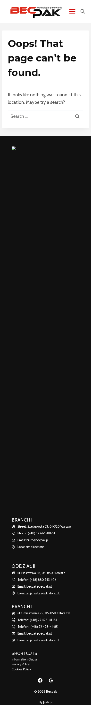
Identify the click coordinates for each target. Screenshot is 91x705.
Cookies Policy (21, 669)
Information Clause (25, 659)
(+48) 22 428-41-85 (44, 627)
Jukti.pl (47, 702)
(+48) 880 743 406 (43, 580)
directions (37, 547)
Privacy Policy (21, 664)
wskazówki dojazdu (47, 593)
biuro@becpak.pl (37, 540)
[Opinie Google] (50, 680)
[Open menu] (72, 11)
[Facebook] (40, 680)
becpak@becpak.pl (39, 586)
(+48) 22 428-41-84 (43, 620)
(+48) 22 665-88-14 (41, 533)
